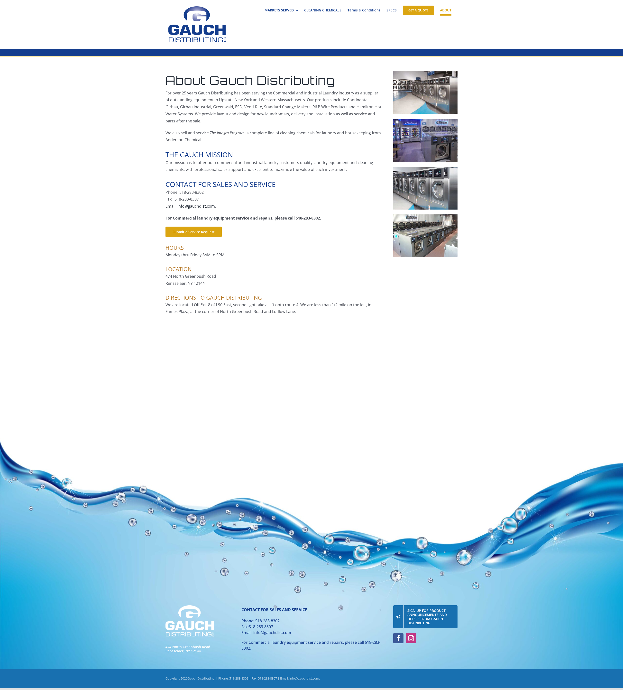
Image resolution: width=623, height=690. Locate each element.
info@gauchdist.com (196, 206)
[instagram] (411, 638)
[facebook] (398, 638)
